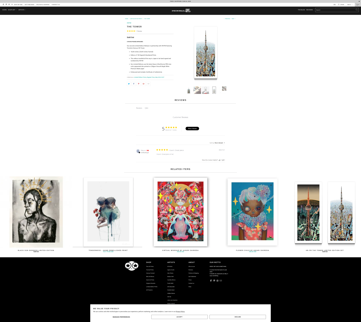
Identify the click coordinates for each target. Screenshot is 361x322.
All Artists (169, 266)
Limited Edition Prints (140, 77)
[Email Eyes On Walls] (12, 4)
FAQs (189, 286)
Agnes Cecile (170, 270)
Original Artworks (150, 283)
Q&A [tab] (146, 108)
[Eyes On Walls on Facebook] (3, 4)
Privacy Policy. (180, 311)
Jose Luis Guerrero (172, 300)
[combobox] (217, 143)
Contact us (56, 4)
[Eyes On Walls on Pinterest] (6, 4)
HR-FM (129, 23)
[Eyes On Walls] (181, 11)
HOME (4, 10)
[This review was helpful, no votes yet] (219, 160)
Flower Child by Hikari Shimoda (252, 212)
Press (190, 280)
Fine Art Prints (150, 266)
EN (335, 5)
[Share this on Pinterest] (139, 84)
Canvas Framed (150, 273)
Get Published (29, 4)
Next (233, 18)
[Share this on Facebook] (134, 84)
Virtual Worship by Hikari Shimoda (180, 212)
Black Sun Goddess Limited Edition (36, 212)
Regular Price (151, 77)
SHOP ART (11, 10)
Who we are (18, 4)
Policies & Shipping (42, 4)
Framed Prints (150, 270)
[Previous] (178, 53)
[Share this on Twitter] (129, 84)
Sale (156, 77)
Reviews (309, 10)
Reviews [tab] (139, 108)
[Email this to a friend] (148, 84)
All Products (149, 290)
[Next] (232, 53)
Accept (179, 317)
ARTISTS (21, 10)
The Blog (301, 10)
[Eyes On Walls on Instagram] (9, 4)
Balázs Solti (170, 276)
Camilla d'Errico (171, 280)
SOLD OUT (161, 77)
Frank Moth (170, 283)
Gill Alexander (171, 286)
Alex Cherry (170, 273)
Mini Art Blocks (150, 276)
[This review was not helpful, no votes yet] (223, 160)
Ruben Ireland (171, 303)
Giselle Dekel (170, 290)
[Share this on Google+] (144, 84)
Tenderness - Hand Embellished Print (108, 212)
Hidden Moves (171, 293)
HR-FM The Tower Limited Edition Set (325, 212)
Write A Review (192, 128)
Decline (238, 317)
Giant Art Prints (150, 280)
